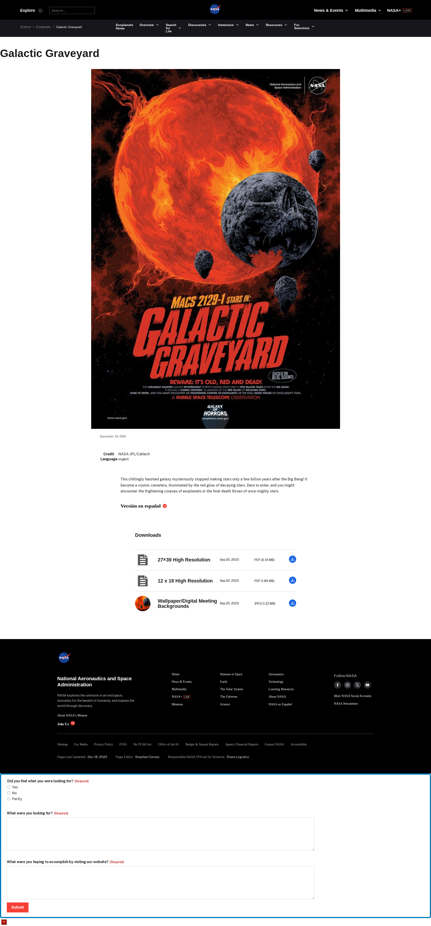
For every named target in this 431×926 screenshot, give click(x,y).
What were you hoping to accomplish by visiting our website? (65, 862)
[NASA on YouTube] (367, 685)
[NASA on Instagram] (347, 685)
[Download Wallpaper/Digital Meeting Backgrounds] (292, 605)
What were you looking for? (37, 813)
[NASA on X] (357, 685)
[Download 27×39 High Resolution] (292, 561)
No (14, 793)
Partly (17, 799)
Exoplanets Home (124, 26)
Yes (15, 787)
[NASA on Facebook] (337, 685)
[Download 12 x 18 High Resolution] (292, 583)
